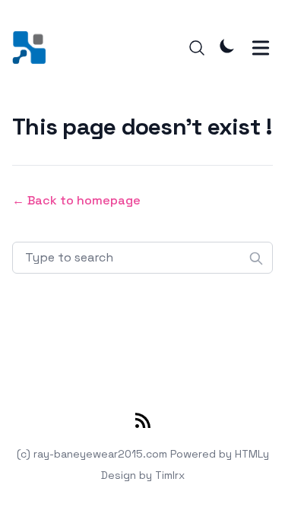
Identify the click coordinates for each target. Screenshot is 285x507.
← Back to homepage (76, 200)
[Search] (197, 48)
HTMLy (252, 454)
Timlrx (170, 475)
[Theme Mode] (227, 45)
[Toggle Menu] (261, 48)
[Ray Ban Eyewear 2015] (33, 47)
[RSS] (143, 423)
